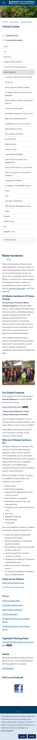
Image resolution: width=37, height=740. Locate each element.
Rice (5, 226)
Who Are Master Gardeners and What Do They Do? (19, 101)
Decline (22, 736)
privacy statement (7, 730)
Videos (7, 211)
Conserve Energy (11, 149)
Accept (31, 736)
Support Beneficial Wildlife (14, 154)
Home (6, 46)
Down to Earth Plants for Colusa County (18, 167)
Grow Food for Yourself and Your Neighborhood (16, 160)
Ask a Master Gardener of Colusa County (19, 113)
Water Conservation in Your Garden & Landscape (18, 173)
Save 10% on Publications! (14, 201)
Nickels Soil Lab (9, 221)
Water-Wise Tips (10, 144)
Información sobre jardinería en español (18, 77)
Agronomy (7, 57)
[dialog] (18, 726)
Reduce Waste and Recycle (14, 134)
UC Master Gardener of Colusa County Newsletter (18, 93)
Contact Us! (9, 82)
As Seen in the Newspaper (14, 108)
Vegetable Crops (9, 231)
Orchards (7, 216)
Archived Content (10, 240)
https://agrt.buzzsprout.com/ (13, 583)
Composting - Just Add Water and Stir (18, 186)
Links (7, 196)
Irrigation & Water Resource (13, 62)
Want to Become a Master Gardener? (17, 87)
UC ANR (4, 22)
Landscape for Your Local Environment (18, 124)
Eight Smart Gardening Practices (16, 118)
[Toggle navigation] (3, 3)
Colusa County (14, 22)
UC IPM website (8, 668)
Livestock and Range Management (15, 67)
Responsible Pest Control (13, 129)
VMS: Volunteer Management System (18, 206)
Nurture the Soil (10, 139)
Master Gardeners (10, 72)
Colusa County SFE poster (14, 407)
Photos (7, 191)
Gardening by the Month (13, 180)
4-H (5, 51)
